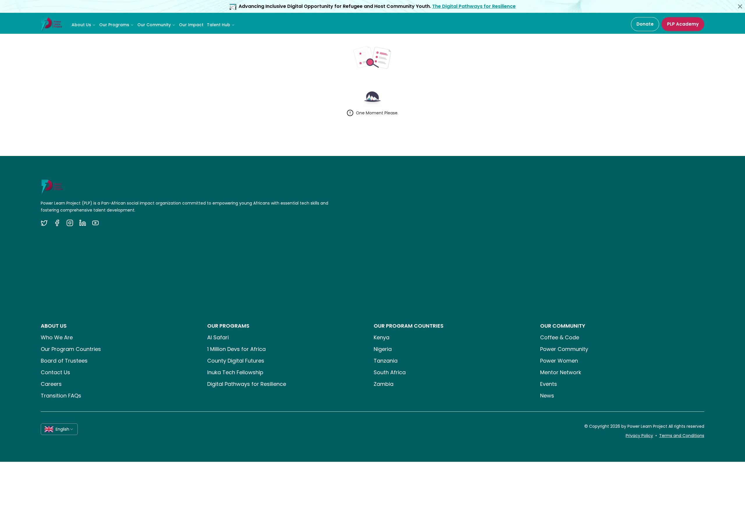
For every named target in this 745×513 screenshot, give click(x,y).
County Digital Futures (235, 360)
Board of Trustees (64, 360)
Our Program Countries (71, 349)
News (547, 395)
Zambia (383, 384)
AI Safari (218, 337)
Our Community (154, 25)
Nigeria (383, 349)
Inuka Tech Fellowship (235, 372)
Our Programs (114, 25)
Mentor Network (560, 372)
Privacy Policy (639, 436)
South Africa (390, 372)
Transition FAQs (61, 395)
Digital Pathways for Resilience (246, 384)
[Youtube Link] (95, 222)
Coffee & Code (559, 337)
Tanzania (386, 360)
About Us (81, 25)
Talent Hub (218, 25)
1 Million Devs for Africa (236, 349)
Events (548, 384)
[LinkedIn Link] (82, 222)
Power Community (564, 349)
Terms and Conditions (681, 436)
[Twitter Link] (44, 222)
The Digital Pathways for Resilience (474, 6)
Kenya (381, 337)
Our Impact (191, 25)
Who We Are (57, 337)
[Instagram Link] (69, 222)
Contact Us (55, 372)
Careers (51, 384)
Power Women (559, 360)
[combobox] (59, 429)
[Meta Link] (57, 222)
